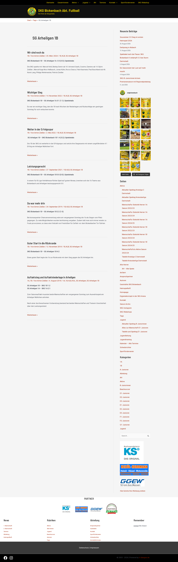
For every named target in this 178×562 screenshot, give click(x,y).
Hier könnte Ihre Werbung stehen (132, 491)
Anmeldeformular (95, 540)
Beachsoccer (125, 389)
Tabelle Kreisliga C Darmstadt (133, 257)
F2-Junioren (124, 421)
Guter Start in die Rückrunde (41, 243)
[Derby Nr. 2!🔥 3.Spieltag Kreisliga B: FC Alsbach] (124, 124)
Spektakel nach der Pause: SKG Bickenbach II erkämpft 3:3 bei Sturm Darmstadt (134, 57)
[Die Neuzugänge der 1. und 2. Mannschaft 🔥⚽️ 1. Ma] (135, 155)
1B (28, 56)
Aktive (122, 186)
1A (28, 281)
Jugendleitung (125, 336)
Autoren (123, 280)
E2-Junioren (124, 409)
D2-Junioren (124, 397)
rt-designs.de (144, 557)
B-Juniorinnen (125, 385)
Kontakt (123, 300)
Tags (122, 316)
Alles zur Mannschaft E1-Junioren (135, 328)
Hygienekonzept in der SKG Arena (133, 296)
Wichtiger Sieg (34, 92)
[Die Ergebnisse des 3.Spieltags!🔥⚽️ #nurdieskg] (146, 113)
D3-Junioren (124, 401)
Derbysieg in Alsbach (128, 47)
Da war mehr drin (36, 203)
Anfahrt (123, 273)
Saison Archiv (125, 304)
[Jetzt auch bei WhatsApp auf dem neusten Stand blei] (146, 155)
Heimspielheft (125, 288)
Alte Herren (124, 265)
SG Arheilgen (81, 281)
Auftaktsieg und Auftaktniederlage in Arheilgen (51, 277)
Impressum (94, 548)
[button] (78, 2)
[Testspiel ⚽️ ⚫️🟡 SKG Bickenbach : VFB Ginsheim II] (135, 166)
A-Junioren (124, 370)
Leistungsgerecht (36, 166)
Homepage (124, 292)
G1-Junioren (125, 425)
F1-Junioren (124, 417)
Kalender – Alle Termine (129, 343)
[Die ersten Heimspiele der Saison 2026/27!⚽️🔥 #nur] (135, 102)
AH (121, 377)
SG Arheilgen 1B (72, 56)
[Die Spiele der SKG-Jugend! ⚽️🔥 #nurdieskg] (146, 102)
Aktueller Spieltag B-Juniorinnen (134, 324)
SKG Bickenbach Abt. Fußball (58, 10)
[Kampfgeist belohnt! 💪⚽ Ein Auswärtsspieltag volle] (135, 145)
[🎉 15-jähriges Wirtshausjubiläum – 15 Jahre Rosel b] (146, 124)
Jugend (123, 320)
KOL (73, 281)
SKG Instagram (126, 308)
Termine (6, 531)
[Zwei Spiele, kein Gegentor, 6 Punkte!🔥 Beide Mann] (124, 102)
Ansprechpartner (126, 276)
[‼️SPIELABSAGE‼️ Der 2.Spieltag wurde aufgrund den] (146, 134)
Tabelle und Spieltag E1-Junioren (134, 332)
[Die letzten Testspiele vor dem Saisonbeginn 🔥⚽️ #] (124, 166)
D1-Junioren (124, 393)
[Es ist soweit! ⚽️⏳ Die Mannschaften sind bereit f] (146, 145)
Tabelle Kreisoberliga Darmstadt (134, 261)
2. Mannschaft (8, 528)
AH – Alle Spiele (128, 269)
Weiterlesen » (32, 81)
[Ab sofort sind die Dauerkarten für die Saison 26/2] (124, 155)
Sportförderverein (127, 351)
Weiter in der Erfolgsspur (40, 129)
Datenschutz (84, 548)
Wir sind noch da (35, 52)
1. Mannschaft (8, 526)
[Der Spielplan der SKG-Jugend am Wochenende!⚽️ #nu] (135, 113)
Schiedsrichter (125, 347)
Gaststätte (93, 528)
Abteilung (123, 373)
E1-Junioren (124, 405)
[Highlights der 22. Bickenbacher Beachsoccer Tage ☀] (135, 134)
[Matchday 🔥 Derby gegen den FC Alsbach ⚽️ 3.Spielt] (124, 134)
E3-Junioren (124, 413)
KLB (63, 56)
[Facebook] (5, 558)
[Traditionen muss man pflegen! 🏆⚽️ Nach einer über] (124, 113)
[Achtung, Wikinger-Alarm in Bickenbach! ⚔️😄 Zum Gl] (124, 145)
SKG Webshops (126, 312)
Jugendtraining (126, 340)
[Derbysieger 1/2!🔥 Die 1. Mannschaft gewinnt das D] (135, 124)
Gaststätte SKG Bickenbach (130, 284)
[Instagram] (11, 558)
